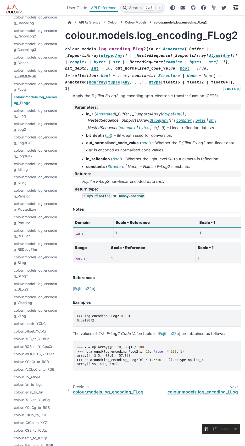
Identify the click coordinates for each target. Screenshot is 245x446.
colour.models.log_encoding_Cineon (35, 60)
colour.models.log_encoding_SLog (35, 260)
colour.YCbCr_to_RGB (31, 362)
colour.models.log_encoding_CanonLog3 (35, 47)
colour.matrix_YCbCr (30, 323)
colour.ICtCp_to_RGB (30, 415)
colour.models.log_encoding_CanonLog (35, 20)
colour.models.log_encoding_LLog (35, 113)
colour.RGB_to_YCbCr (31, 339)
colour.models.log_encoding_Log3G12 (35, 153)
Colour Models (136, 22)
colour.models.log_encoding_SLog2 (35, 273)
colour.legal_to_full (28, 392)
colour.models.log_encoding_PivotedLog (35, 206)
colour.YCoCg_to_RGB (32, 407)
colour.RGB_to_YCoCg (32, 400)
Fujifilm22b (84, 288)
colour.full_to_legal (28, 384)
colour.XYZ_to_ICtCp (30, 438)
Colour (113, 22)
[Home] (70, 22)
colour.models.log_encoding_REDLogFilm (35, 246)
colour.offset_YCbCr (30, 331)
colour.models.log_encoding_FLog (35, 87)
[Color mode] (173, 8)
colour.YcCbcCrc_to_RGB (34, 369)
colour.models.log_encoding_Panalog (35, 193)
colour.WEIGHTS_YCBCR (34, 354)
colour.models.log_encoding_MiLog (35, 167)
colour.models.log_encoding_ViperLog (35, 300)
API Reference (103, 7)
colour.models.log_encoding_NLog (35, 180)
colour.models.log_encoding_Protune (35, 220)
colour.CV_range (27, 377)
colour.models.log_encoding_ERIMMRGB (35, 73)
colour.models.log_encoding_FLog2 (35, 100)
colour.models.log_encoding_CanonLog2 (35, 33)
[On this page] (236, 8)
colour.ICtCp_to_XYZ (30, 423)
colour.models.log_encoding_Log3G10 (35, 140)
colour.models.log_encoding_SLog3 (35, 286)
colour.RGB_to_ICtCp (30, 430)
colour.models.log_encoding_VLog (35, 313)
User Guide (77, 7)
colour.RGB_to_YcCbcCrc (34, 347)
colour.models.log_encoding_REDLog (35, 233)
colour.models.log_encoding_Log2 (35, 126)
